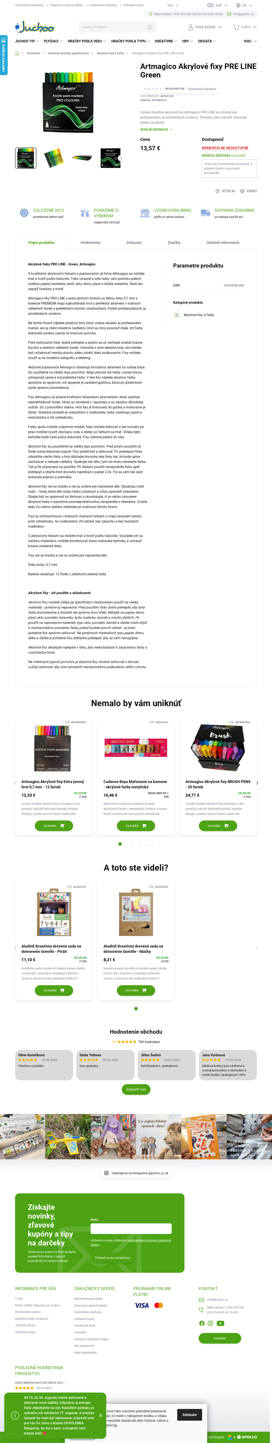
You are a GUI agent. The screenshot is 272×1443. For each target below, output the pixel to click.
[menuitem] (27, 41)
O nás (19, 1298)
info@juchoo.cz (217, 1299)
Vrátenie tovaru (133, 5)
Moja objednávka (85, 1352)
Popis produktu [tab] (41, 242)
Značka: (153, 100)
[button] (120, 844)
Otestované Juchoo (28, 1312)
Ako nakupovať (84, 1345)
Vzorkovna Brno (84, 1325)
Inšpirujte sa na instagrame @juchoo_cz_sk (140, 1173)
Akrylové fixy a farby (199, 315)
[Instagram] (210, 1322)
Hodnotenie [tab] (91, 242)
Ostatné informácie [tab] (223, 242)
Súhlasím (190, 1415)
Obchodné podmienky (29, 5)
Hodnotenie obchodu (103, 5)
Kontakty (80, 1332)
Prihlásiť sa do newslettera (112, 1258)
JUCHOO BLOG (25, 1325)
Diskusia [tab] (134, 242)
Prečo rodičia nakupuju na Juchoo (37, 1305)
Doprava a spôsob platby (66, 5)
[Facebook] (202, 1322)
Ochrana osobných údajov (91, 1339)
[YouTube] (220, 1322)
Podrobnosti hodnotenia (202, 88)
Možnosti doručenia (224, 155)
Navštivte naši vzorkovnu (31, 1318)
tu (115, 1425)
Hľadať (149, 27)
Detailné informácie (154, 129)
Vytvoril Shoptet (213, 1437)
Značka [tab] (174, 242)
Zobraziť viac (136, 1089)
